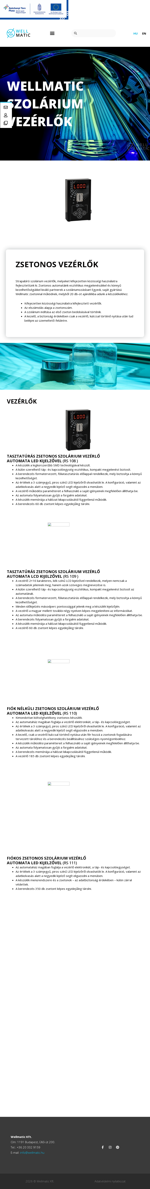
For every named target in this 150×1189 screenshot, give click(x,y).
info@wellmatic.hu (31, 1152)
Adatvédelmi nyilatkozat (110, 1181)
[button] (52, 33)
